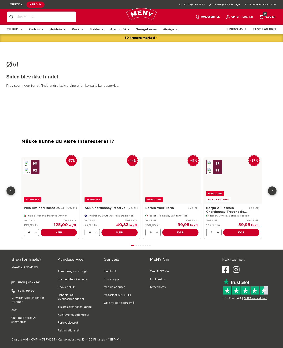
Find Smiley (157, 279)
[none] (31, 232)
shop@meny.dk (29, 282)
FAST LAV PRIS (264, 29)
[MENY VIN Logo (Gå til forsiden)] (141, 17)
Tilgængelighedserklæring (75, 307)
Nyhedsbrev (158, 287)
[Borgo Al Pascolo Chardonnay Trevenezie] (233, 180)
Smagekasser (146, 29)
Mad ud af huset (114, 287)
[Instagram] (236, 270)
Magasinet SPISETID (117, 295)
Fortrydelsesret (68, 323)
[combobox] (44, 17)
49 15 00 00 (26, 291)
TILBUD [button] (12, 29)
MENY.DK (16, 4)
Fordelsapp (111, 279)
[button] (239, 17)
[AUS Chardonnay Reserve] (111, 180)
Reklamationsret (68, 331)
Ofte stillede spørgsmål (119, 303)
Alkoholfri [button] (118, 29)
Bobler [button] (95, 29)
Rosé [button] (76, 29)
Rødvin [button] (34, 29)
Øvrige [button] (168, 29)
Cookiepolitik (66, 287)
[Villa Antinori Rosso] (50, 180)
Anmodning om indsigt (72, 271)
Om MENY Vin (159, 271)
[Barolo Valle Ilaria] (172, 180)
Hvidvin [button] (56, 29)
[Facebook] (225, 270)
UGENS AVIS (236, 29)
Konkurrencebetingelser (73, 315)
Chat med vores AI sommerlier (23, 320)
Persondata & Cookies (72, 279)
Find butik (110, 271)
